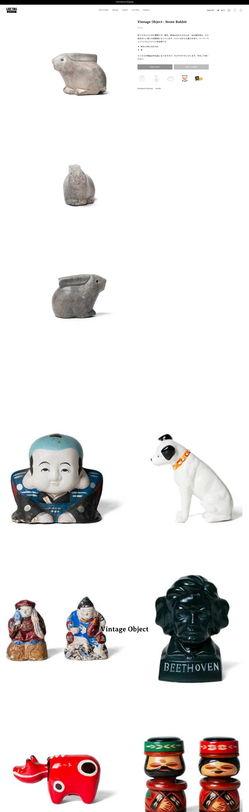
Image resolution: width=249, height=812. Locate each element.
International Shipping (124, 1)
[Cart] (241, 10)
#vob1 (158, 88)
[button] (103, 10)
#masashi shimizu (145, 88)
